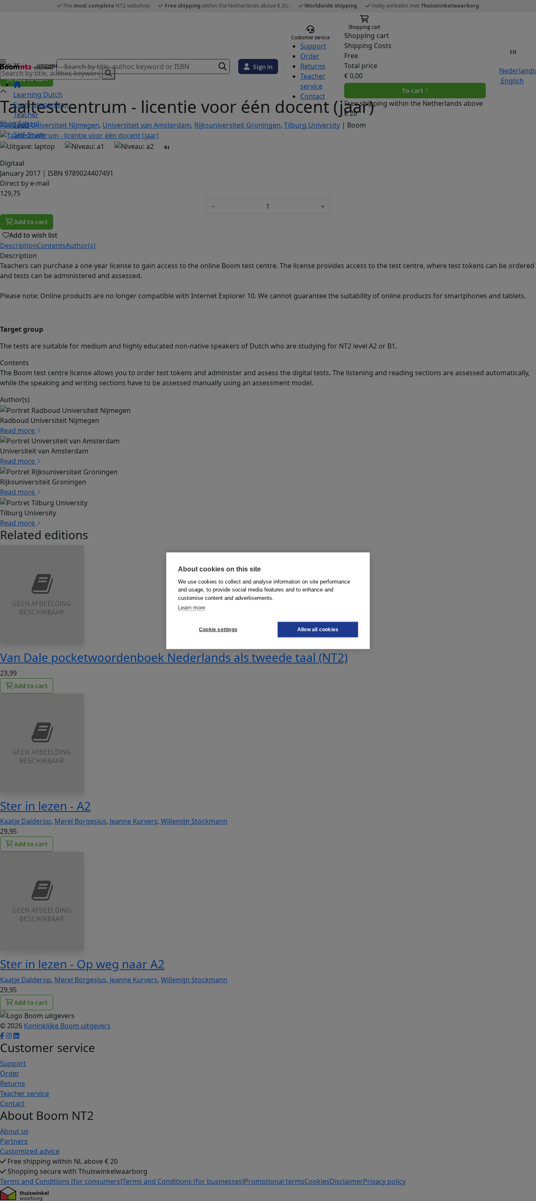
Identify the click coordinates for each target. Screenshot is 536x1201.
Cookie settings (218, 630)
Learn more (191, 607)
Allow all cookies (317, 630)
